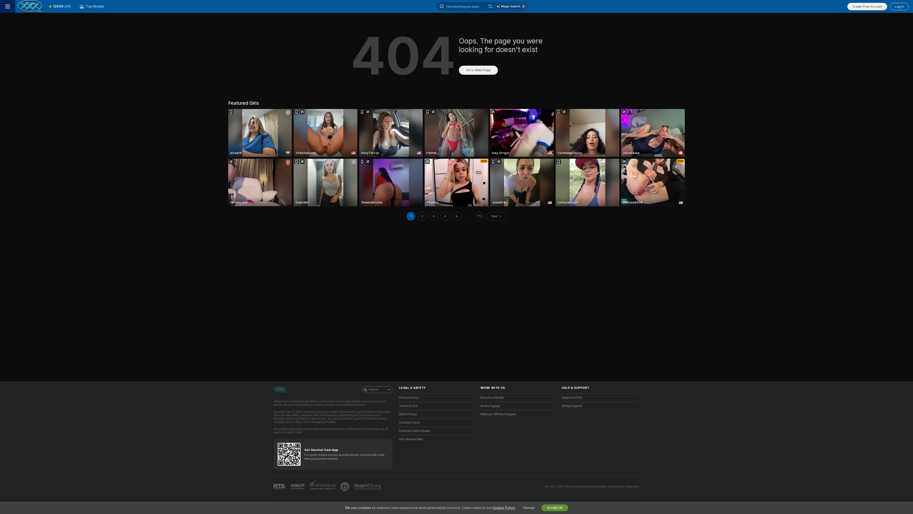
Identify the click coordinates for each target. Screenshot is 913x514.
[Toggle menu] (7, 6)
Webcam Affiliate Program (498, 414)
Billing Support (572, 406)
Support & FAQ (572, 397)
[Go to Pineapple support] (345, 486)
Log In (899, 6)
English (374, 389)
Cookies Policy (409, 422)
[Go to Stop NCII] (368, 486)
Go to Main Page (478, 70)
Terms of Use (408, 406)
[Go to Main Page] (30, 6)
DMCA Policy (408, 414)
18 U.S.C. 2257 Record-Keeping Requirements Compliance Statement (591, 486)
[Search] (490, 6)
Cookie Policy (503, 508)
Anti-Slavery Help (411, 439)
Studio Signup (490, 406)
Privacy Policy (408, 397)
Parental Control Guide (414, 431)
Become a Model (492, 397)
